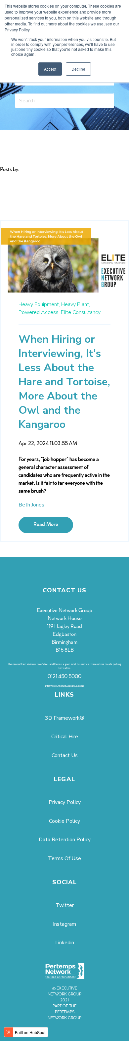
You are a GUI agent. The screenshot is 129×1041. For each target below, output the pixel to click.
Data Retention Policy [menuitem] (65, 839)
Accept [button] (50, 69)
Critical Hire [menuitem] (64, 736)
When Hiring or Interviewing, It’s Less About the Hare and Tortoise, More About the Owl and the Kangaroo (64, 382)
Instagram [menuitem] (64, 924)
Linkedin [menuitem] (64, 942)
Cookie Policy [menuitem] (64, 821)
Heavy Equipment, (39, 304)
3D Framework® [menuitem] (64, 718)
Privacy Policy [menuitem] (65, 802)
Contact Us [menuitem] (65, 755)
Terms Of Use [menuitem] (64, 858)
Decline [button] (78, 69)
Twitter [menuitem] (65, 905)
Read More (45, 525)
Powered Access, (39, 312)
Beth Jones (31, 504)
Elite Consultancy (81, 312)
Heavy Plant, (75, 304)
